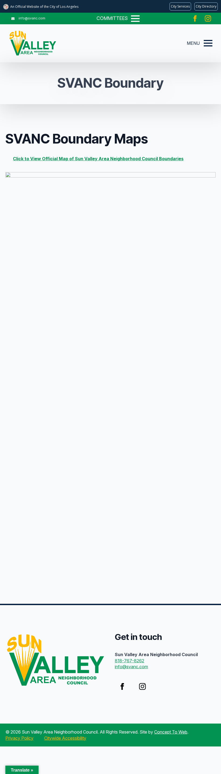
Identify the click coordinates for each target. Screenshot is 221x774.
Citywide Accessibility (65, 738)
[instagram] (207, 18)
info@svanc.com (131, 666)
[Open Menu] (135, 18)
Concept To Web (170, 732)
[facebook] (195, 18)
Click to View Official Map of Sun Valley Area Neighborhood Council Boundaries (98, 158)
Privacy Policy (19, 738)
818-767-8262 (129, 660)
